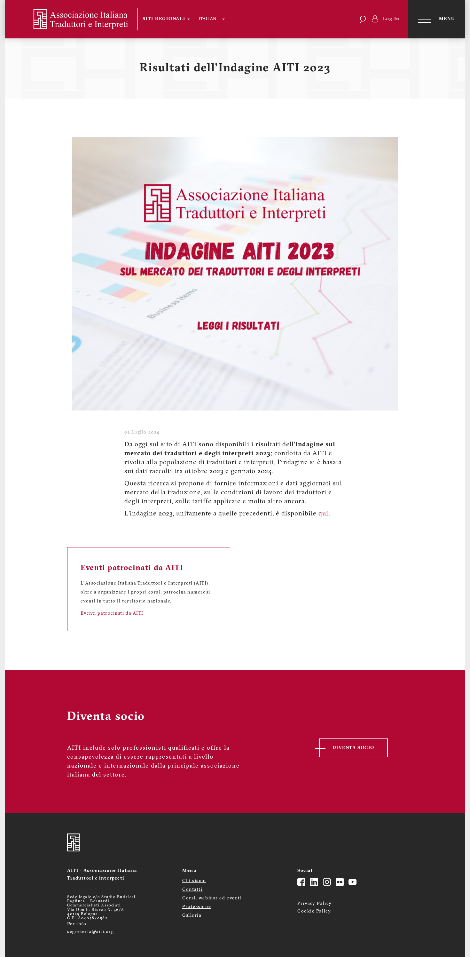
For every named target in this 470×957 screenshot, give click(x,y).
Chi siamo (194, 881)
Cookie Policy (314, 911)
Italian (207, 19)
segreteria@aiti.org (90, 931)
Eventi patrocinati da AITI (112, 613)
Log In (391, 19)
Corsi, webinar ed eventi (212, 898)
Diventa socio (353, 748)
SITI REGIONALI (165, 19)
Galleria (191, 915)
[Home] (75, 19)
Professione (196, 907)
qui (323, 514)
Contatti (192, 889)
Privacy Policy (314, 903)
